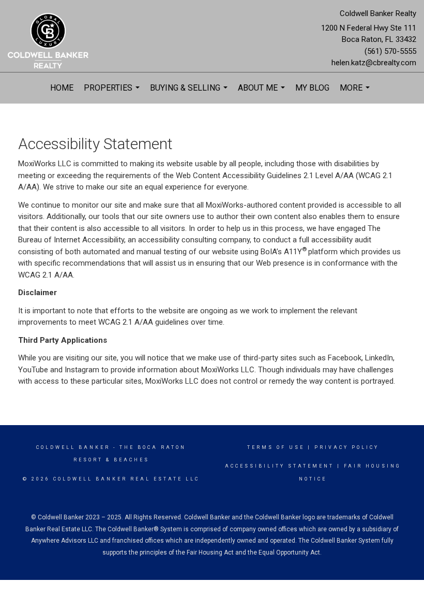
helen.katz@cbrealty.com (373, 62)
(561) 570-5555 (390, 51)
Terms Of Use (276, 447)
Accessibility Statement (279, 466)
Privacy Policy (346, 447)
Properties (113, 93)
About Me (262, 93)
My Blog (312, 88)
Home (61, 88)
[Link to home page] (51, 41)
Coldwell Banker (73, 447)
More (356, 93)
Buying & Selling (190, 93)
